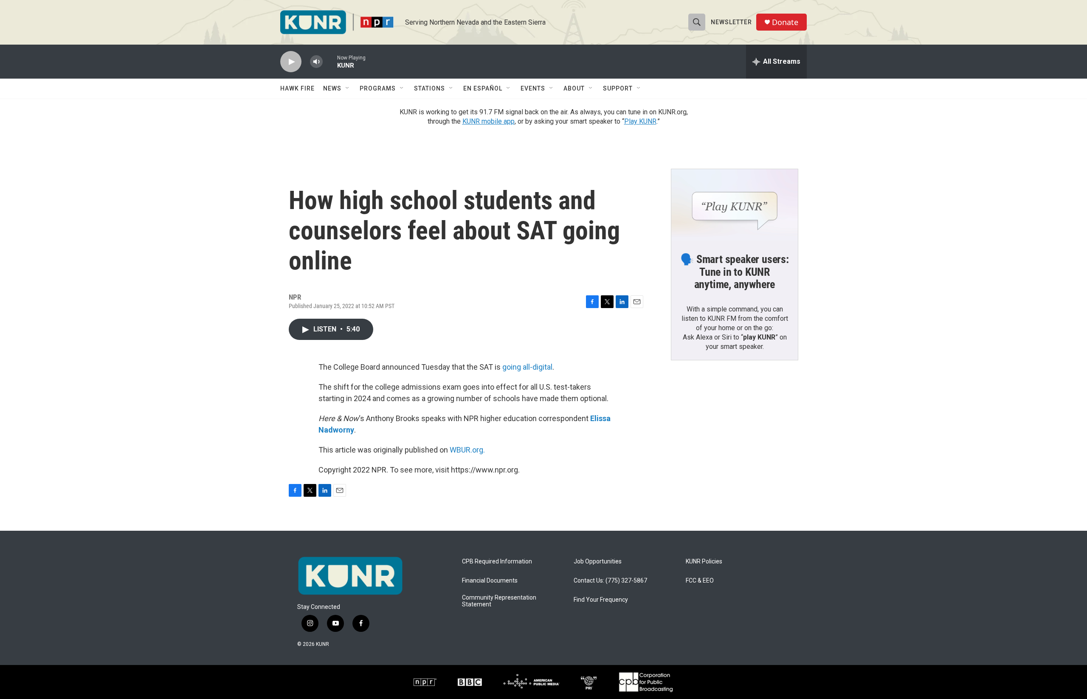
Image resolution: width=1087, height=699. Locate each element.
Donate (785, 22)
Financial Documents (490, 580)
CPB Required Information (497, 561)
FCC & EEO (700, 580)
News (332, 88)
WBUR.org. (467, 449)
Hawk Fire (297, 88)
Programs (378, 88)
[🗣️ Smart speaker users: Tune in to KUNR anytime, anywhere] (734, 205)
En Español (482, 88)
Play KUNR (640, 121)
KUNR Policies (704, 561)
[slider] (330, 61)
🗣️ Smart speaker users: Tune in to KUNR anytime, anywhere (734, 272)
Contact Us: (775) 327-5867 (610, 580)
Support (618, 88)
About (574, 88)
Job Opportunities (598, 561)
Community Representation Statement (499, 601)
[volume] (316, 61)
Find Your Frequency (601, 600)
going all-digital (527, 366)
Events (533, 88)
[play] (291, 62)
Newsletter (731, 22)
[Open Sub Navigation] (347, 88)
